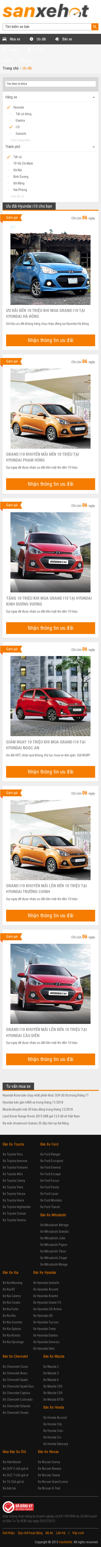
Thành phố (50, 146)
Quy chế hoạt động (30, 1533)
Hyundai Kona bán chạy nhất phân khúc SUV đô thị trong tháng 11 (46, 1095)
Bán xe (66, 39)
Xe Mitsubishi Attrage (54, 1225)
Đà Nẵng (18, 183)
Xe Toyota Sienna (14, 1220)
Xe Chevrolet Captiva (16, 1393)
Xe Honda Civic (53, 1431)
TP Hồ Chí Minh (23, 163)
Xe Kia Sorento (12, 1322)
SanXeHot (65, 1542)
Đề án (49, 1533)
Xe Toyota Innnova (15, 1161)
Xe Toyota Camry (14, 1180)
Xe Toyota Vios (13, 1154)
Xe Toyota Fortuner (15, 1167)
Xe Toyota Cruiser (14, 1213)
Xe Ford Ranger (50, 1154)
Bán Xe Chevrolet (15, 1356)
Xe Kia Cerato (11, 1302)
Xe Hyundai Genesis (46, 1342)
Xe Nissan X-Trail (49, 1488)
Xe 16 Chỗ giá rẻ (13, 1482)
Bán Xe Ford (49, 1144)
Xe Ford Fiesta (49, 1187)
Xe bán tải (9, 1488)
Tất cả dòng (23, 114)
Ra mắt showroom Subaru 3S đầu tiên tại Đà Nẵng (36, 1123)
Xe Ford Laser (49, 1194)
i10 (18, 127)
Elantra (20, 120)
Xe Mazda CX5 (52, 1386)
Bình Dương (20, 177)
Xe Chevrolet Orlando (17, 1406)
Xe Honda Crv (52, 1437)
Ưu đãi (41, 39)
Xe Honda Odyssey (55, 1444)
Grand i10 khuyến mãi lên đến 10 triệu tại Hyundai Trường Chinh (46, 888)
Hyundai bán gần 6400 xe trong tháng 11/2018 (33, 1102)
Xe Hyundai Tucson (45, 1322)
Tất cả (17, 157)
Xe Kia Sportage (13, 1342)
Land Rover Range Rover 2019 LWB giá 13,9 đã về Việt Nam (41, 1116)
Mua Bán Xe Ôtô (14, 1452)
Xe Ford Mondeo (51, 1200)
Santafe (21, 134)
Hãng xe (50, 97)
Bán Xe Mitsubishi (53, 1215)
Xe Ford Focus (49, 1180)
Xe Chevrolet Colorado (18, 1399)
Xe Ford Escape (50, 1174)
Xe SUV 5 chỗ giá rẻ (15, 1468)
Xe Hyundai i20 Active (47, 1309)
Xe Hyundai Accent (45, 1289)
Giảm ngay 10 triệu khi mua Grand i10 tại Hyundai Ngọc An (45, 744)
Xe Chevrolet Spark (15, 1380)
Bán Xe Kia (10, 1272)
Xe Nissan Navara (49, 1468)
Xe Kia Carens (12, 1296)
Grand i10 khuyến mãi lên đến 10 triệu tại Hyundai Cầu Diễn (46, 1032)
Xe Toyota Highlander (17, 1207)
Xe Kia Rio (9, 1316)
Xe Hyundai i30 (43, 1316)
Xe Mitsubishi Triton (53, 1251)
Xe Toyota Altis (13, 1174)
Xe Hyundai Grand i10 (47, 1302)
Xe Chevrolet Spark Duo (18, 1386)
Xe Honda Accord (55, 1417)
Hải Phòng (20, 190)
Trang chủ (11, 68)
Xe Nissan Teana (49, 1475)
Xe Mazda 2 (51, 1366)
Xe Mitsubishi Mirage (54, 1264)
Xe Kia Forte (10, 1309)
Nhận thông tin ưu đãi (51, 340)
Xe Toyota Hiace (13, 1200)
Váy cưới (78, 1533)
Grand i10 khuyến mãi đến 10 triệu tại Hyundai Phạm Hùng (42, 457)
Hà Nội (17, 170)
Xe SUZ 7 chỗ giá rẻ (15, 1475)
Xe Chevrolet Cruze (15, 1366)
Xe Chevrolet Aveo (15, 1373)
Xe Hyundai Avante (45, 1296)
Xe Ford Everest (50, 1167)
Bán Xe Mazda (53, 1356)
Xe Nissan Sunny (49, 1462)
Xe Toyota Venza (14, 1194)
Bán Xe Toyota (13, 1144)
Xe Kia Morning (12, 1283)
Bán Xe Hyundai (44, 1272)
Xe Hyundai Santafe (46, 1283)
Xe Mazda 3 (51, 1373)
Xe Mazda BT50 (53, 1399)
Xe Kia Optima (12, 1329)
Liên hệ (61, 1533)
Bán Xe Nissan (48, 1452)
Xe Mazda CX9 (52, 1393)
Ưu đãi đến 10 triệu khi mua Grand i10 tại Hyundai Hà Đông (45, 313)
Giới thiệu (9, 1533)
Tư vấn (38, 49)
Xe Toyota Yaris (13, 1187)
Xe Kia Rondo (11, 1335)
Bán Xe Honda (53, 1407)
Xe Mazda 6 (51, 1380)
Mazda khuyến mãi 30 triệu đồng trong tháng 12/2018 (38, 1109)
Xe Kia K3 (9, 1289)
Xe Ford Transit (50, 1207)
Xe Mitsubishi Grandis (54, 1231)
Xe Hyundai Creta (44, 1329)
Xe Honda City (52, 1424)
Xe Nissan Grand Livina (53, 1482)
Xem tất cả (17, 196)
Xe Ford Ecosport (51, 1161)
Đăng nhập (26, 60)
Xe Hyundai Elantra (45, 1335)
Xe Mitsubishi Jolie (52, 1238)
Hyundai (18, 107)
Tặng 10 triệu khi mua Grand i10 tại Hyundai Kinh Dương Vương (49, 601)
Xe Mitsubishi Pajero (53, 1245)
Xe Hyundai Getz (44, 1348)
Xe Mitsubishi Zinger (53, 1258)
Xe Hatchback (12, 1462)
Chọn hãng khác (20, 140)
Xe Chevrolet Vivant (15, 1413)
